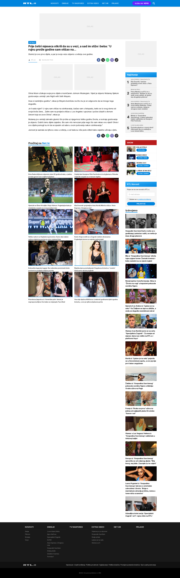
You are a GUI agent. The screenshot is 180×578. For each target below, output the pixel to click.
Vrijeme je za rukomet (99, 531)
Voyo (27, 540)
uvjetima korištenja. (144, 199)
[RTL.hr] (29, 3)
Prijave (115, 3)
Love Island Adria (53, 531)
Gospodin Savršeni (54, 548)
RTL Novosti (133, 184)
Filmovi (27, 534)
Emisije (65, 3)
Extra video (93, 3)
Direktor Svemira (53, 554)
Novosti (55, 3)
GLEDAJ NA (139, 3)
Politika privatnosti (92, 565)
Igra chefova (51, 534)
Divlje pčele (51, 551)
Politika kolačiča (114, 565)
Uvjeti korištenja (79, 565)
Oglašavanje (103, 565)
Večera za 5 (96, 543)
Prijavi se (141, 204)
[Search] (154, 3)
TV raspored (78, 3)
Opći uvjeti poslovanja (148, 565)
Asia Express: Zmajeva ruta (55, 544)
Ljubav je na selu (97, 540)
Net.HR (105, 3)
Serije (27, 531)
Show (130, 143)
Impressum (69, 565)
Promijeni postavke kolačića (130, 565)
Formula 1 (50, 557)
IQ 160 (49, 540)
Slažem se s (140, 199)
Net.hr (46, 143)
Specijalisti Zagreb (53, 537)
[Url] (116, 60)
